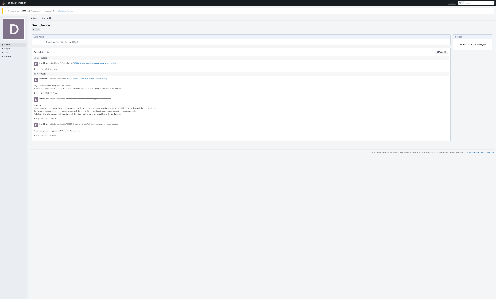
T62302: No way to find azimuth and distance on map (86, 79)
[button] (452, 3)
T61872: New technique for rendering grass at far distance (88, 98)
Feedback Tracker (65, 11)
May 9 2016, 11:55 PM (44, 93)
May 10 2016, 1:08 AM (44, 69)
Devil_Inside (44, 63)
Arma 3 (56, 69)
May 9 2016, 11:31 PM (44, 118)
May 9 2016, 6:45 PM (43, 135)
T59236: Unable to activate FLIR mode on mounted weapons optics (92, 124)
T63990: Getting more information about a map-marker (94, 63)
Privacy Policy (471, 152)
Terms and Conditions (485, 152)
